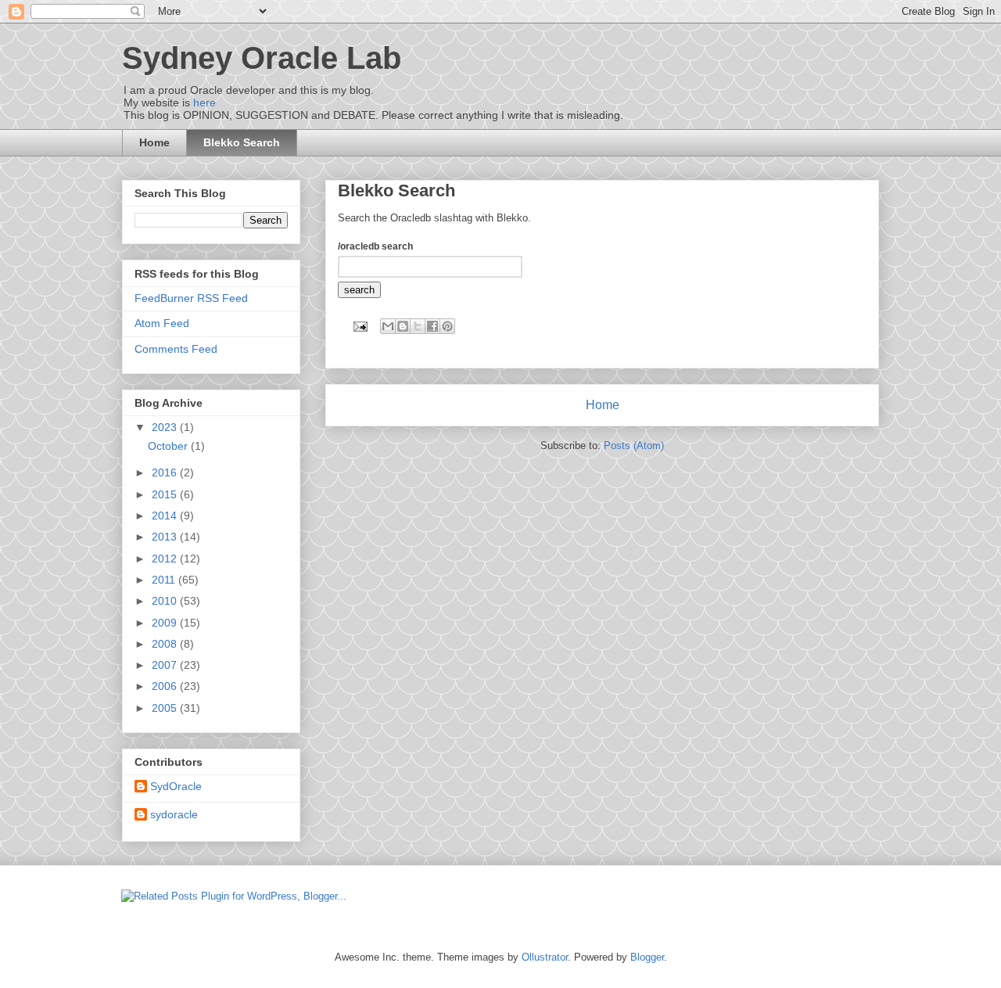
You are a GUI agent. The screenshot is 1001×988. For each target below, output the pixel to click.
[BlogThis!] (403, 326)
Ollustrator (545, 957)
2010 (166, 601)
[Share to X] (417, 326)
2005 (166, 708)
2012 (166, 558)
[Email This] (388, 326)
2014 (166, 515)
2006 (166, 686)
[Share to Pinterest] (447, 326)
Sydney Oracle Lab (261, 58)
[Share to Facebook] (432, 326)
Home (154, 142)
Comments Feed (176, 349)
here (204, 102)
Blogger (647, 957)
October (169, 446)
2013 (166, 536)
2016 (166, 472)
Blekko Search (241, 142)
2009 (166, 622)
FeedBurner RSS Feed (191, 298)
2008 (166, 644)
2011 (165, 579)
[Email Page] (359, 326)
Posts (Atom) (634, 445)
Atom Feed (162, 323)
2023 (166, 427)
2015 (166, 494)
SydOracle (176, 786)
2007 (166, 665)
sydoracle (174, 814)
